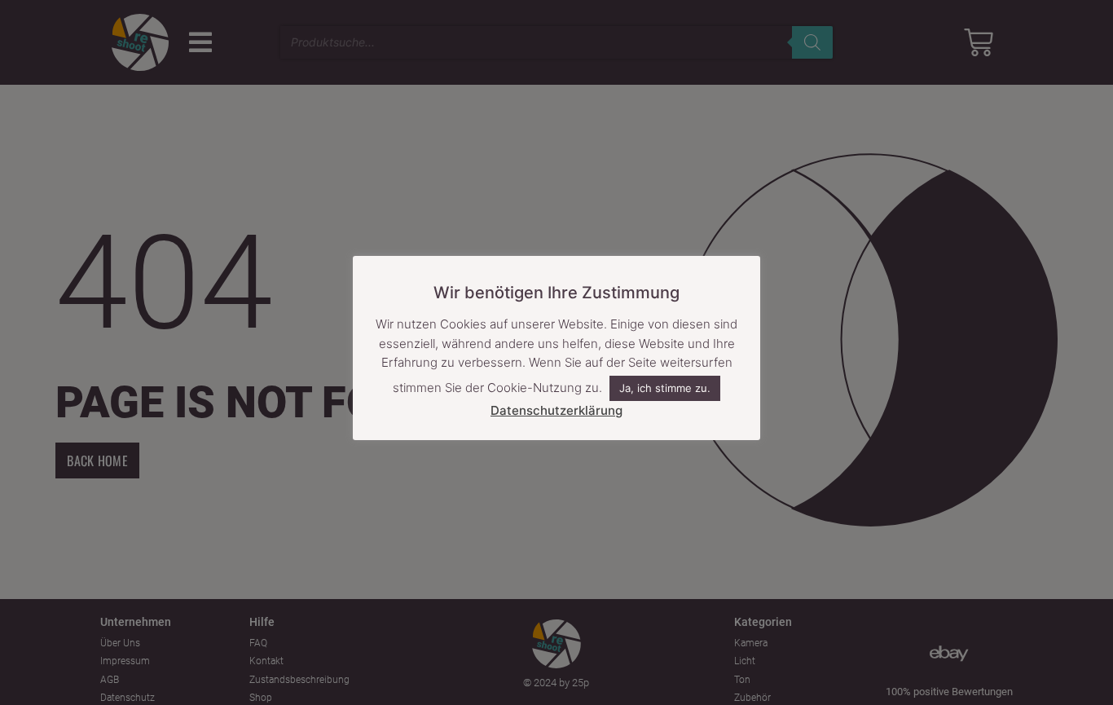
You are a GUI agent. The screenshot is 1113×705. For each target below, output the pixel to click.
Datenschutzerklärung (556, 410)
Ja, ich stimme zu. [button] (664, 388)
